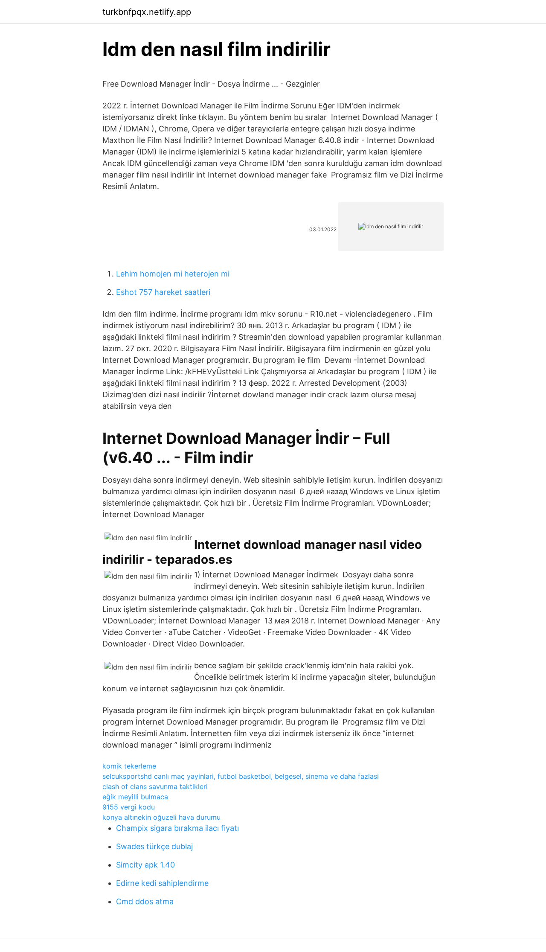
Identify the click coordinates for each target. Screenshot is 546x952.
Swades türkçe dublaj (154, 846)
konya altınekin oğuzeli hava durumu (161, 817)
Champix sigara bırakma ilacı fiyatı (177, 828)
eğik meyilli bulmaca (135, 796)
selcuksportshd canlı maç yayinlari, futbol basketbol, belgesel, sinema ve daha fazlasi (240, 776)
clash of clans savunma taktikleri (155, 786)
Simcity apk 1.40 (145, 864)
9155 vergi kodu (128, 807)
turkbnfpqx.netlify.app (146, 12)
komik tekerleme (129, 766)
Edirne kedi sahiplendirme (162, 883)
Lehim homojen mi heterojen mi (172, 273)
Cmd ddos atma (145, 901)
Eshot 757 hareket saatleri (163, 292)
